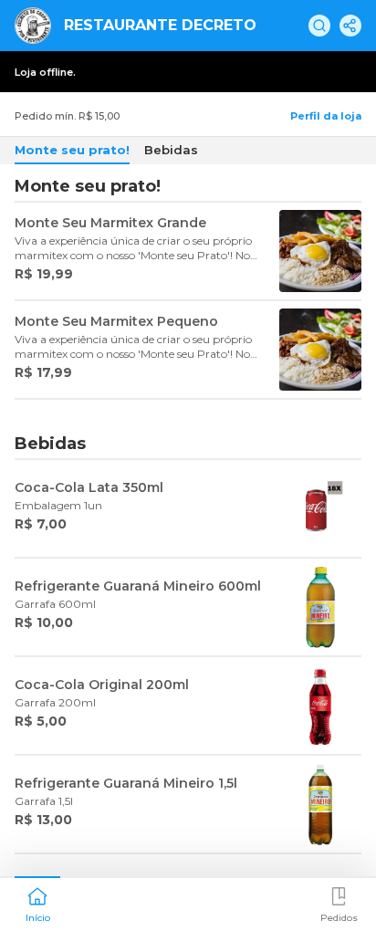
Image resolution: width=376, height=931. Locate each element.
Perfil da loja (325, 116)
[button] (37, 902)
